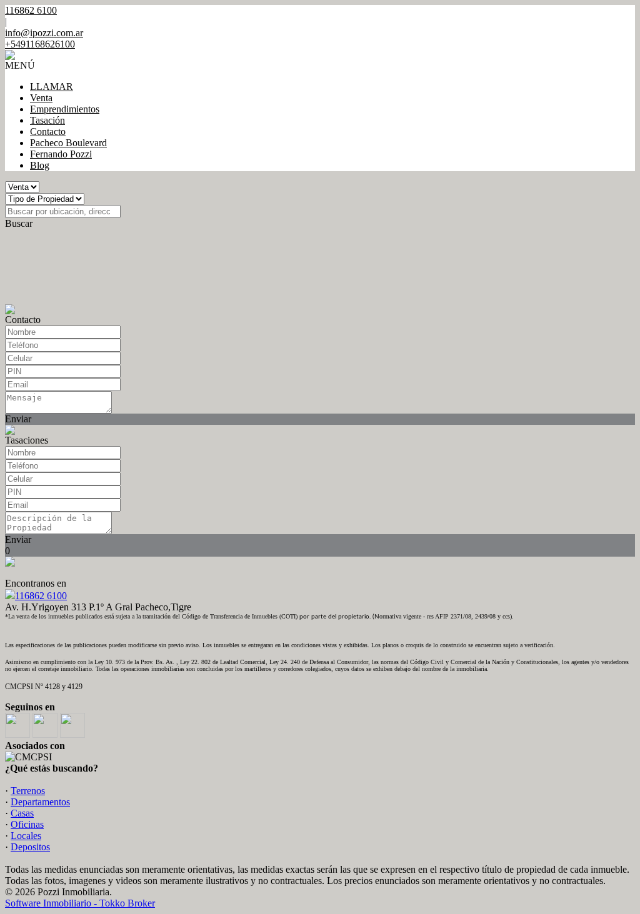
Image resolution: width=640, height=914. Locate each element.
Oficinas (27, 824)
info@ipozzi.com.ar (44, 32)
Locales (26, 835)
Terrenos (28, 790)
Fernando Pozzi (61, 154)
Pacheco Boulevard (68, 142)
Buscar (18, 223)
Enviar (18, 419)
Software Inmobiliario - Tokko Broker (80, 903)
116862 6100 (41, 595)
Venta (41, 97)
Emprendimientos (64, 109)
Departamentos (40, 802)
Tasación (47, 120)
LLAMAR (51, 86)
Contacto (48, 131)
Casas (22, 813)
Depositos (30, 847)
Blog (39, 165)
